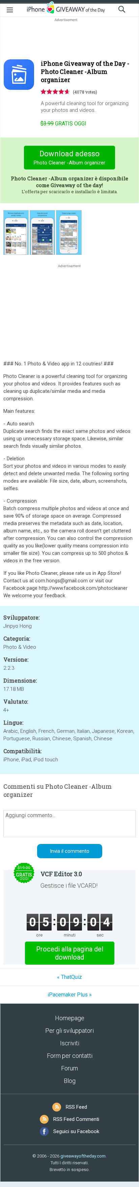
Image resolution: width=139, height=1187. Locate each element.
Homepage (69, 1018)
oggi (63, 123)
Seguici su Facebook (76, 1131)
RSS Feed (76, 1107)
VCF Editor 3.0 (61, 874)
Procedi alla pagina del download (69, 953)
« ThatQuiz (69, 977)
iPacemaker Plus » (70, 994)
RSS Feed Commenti (76, 1119)
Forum (69, 1068)
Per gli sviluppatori (69, 1030)
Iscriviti (69, 1043)
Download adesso (69, 157)
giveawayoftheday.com (83, 1156)
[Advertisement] (69, 39)
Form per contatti (69, 1055)
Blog (70, 1080)
